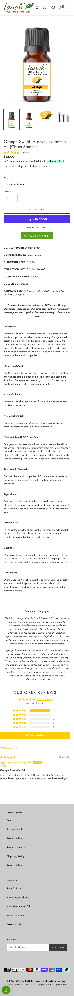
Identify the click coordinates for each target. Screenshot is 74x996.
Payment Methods (17, 829)
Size (6, 178)
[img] (8, 757)
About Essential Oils (18, 897)
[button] (12, 152)
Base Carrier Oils (16, 915)
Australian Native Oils (19, 906)
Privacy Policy (14, 838)
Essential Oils (14, 924)
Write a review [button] (35, 735)
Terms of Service (16, 847)
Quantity (8, 191)
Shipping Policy (15, 856)
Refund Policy (14, 865)
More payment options (37, 227)
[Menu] (68, 7)
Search (10, 820)
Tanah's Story (14, 888)
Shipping (22, 166)
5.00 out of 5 (44, 699)
